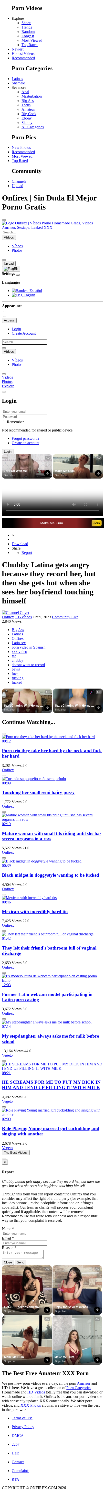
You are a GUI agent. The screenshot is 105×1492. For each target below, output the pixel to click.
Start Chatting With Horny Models (22, 706)
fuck (15, 673)
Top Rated (29, 45)
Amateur (28, 109)
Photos (17, 250)
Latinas (17, 79)
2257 (16, 1444)
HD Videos (36, 1392)
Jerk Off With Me (15, 471)
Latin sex (19, 643)
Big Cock (28, 114)
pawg (16, 669)
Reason (9, 1248)
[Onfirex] (15, 613)
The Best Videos (16, 1152)
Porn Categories (78, 1388)
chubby (17, 660)
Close (8, 1262)
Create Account (24, 333)
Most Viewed (31, 40)
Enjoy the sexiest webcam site (73, 1307)
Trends (26, 27)
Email (8, 1238)
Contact (18, 1462)
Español (35, 291)
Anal (25, 92)
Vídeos (17, 246)
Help (15, 1453)
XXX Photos (31, 1405)
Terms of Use (22, 1418)
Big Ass (27, 101)
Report (26, 553)
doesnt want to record (28, 665)
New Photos (21, 147)
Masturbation (31, 96)
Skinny (26, 122)
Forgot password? (25, 438)
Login (16, 329)
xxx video (19, 652)
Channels (19, 181)
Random (28, 32)
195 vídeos (23, 617)
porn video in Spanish (28, 647)
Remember (15, 422)
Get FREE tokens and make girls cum (23, 1307)
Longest (27, 36)
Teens (26, 105)
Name (8, 1229)
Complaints (20, 1471)
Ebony (26, 118)
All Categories (32, 127)
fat (14, 656)
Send (20, 1262)
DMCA (18, 1435)
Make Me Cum (65, 471)
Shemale (18, 83)
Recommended (23, 58)
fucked (17, 682)
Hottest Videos (23, 53)
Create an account (25, 443)
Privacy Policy (23, 1427)
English (28, 295)
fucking (17, 678)
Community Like (65, 617)
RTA (15, 1479)
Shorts (26, 23)
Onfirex (8, 617)
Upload (17, 186)
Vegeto (7, 1055)
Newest (17, 49)
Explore (8, 386)
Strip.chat (9, 475)
